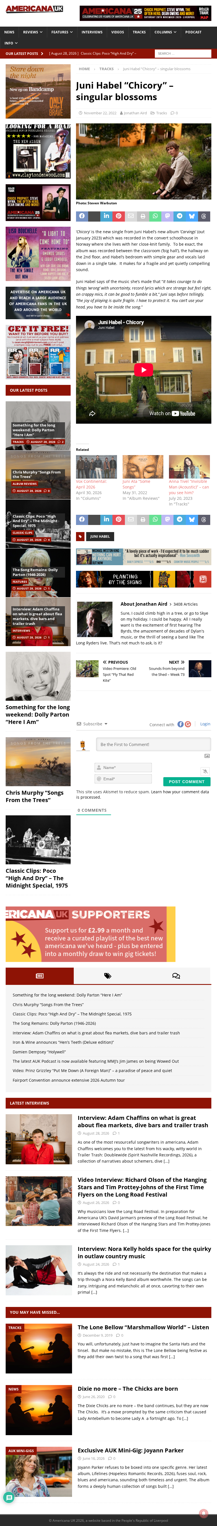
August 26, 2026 (96, 1202)
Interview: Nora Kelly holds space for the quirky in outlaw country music (144, 1252)
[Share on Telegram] (179, 216)
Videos (117, 32)
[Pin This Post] (118, 216)
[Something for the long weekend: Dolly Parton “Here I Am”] (38, 676)
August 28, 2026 (43, 442)
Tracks (139, 32)
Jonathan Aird (135, 112)
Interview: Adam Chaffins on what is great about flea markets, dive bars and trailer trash (37, 616)
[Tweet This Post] (94, 216)
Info (9, 43)
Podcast (193, 32)
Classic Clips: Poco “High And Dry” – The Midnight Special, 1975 (35, 521)
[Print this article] (143, 216)
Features (59, 32)
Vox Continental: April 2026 (91, 484)
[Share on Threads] (204, 216)
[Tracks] (39, 1349)
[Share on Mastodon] (167, 216)
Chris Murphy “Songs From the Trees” (37, 474)
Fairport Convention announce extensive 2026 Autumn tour (69, 1080)
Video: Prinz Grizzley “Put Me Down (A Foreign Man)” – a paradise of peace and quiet (92, 1070)
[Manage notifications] (203, 1513)
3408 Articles (185, 604)
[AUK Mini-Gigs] (39, 1472)
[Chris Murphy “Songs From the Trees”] (38, 761)
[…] (167, 1161)
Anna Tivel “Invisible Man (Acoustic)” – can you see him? (189, 487)
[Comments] (176, 976)
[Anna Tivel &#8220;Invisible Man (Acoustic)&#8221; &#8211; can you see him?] (189, 467)
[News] (39, 1410)
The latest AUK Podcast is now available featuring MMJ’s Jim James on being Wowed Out (96, 1061)
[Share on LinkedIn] (106, 216)
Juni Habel (100, 536)
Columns (163, 32)
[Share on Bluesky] (192, 216)
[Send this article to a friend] (131, 216)
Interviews (92, 32)
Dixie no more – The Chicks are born (128, 1388)
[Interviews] (39, 1139)
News (9, 32)
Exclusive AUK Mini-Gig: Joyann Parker (131, 1450)
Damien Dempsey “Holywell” (39, 1052)
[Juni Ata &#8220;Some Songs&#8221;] (143, 467)
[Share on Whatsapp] (155, 216)
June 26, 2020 (94, 1396)
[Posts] (40, 976)
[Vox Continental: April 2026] (96, 467)
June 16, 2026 (94, 1458)
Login (205, 723)
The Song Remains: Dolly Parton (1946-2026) (35, 572)
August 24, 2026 (96, 1264)
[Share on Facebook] (82, 216)
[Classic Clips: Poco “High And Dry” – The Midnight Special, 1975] (38, 839)
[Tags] (108, 976)
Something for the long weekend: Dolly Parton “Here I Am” (34, 430)
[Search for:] (183, 53)
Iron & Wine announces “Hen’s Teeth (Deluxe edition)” (63, 1042)
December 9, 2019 (97, 1335)
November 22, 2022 (100, 112)
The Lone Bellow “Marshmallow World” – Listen (143, 1327)
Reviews (30, 32)
